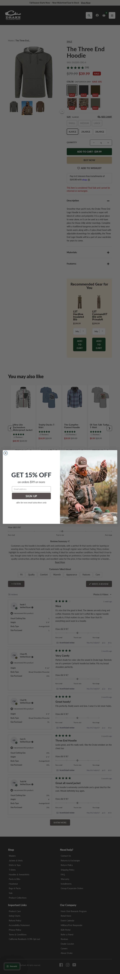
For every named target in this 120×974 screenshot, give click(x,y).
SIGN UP (31, 496)
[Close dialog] (5, 453)
